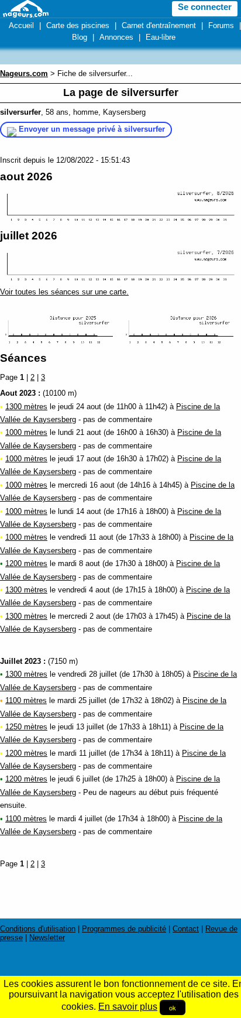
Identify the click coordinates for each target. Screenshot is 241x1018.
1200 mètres (26, 563)
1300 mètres (26, 406)
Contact (186, 928)
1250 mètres (26, 726)
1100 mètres (26, 700)
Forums (221, 25)
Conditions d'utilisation (37, 928)
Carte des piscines (77, 25)
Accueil (21, 25)
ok (172, 1007)
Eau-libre (160, 37)
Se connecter (205, 7)
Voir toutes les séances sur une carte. (64, 291)
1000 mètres (26, 432)
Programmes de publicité (124, 928)
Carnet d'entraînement (159, 25)
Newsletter (47, 937)
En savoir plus (127, 1007)
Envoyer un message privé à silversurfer (92, 129)
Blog (79, 37)
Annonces (116, 37)
